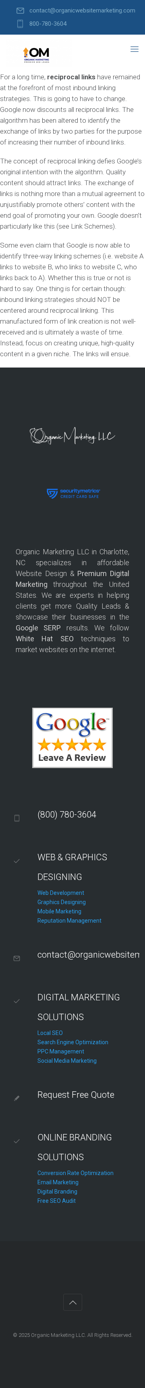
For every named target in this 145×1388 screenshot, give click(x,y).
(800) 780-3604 (66, 815)
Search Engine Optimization (72, 1042)
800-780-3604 (47, 24)
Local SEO (50, 1033)
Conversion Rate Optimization (75, 1173)
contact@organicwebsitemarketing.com (82, 10)
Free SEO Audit (56, 1201)
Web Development (60, 893)
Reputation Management (69, 920)
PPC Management (60, 1051)
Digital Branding (57, 1191)
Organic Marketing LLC (58, 1335)
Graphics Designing (61, 902)
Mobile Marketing (59, 911)
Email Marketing (58, 1182)
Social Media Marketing (67, 1061)
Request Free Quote (75, 1095)
